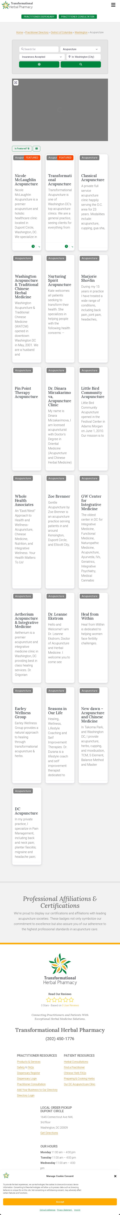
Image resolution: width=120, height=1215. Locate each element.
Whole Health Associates (24, 500)
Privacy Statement (65, 1210)
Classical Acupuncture (92, 177)
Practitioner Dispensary (39, 16)
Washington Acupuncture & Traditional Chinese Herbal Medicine (26, 286)
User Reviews (70, 1005)
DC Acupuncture (26, 811)
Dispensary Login (27, 1078)
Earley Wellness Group (23, 712)
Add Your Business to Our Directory (37, 1089)
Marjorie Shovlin (89, 278)
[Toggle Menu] (113, 5)
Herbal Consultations (76, 1061)
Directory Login (25, 1095)
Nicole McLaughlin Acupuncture (26, 179)
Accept (60, 1201)
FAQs (31, 1067)
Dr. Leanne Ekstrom (57, 616)
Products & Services (28, 1061)
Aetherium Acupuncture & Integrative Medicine (26, 620)
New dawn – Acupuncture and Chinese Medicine (92, 714)
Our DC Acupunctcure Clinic (79, 1084)
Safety (21, 1067)
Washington (81, 32)
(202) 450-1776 (59, 1038)
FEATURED (32, 157)
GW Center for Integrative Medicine (91, 502)
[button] (115, 1176)
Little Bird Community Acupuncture (92, 392)
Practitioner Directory (37, 32)
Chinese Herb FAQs (75, 1072)
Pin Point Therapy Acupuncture (26, 392)
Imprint (77, 1210)
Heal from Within (90, 616)
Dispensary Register (28, 1072)
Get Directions (49, 1132)
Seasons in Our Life (57, 710)
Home (19, 32)
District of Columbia (61, 32)
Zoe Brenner (59, 496)
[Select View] (36, 149)
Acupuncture (23, 157)
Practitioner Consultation (77, 16)
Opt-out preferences (47, 1210)
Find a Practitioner (74, 1067)
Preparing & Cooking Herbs (79, 1078)
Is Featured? (21, 148)
